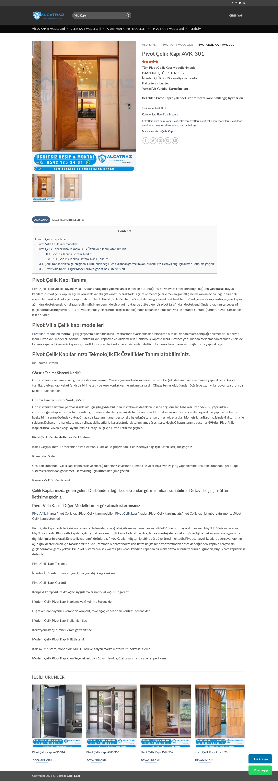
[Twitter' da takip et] (240, 3)
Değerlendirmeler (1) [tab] (68, 219)
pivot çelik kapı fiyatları (185, 121)
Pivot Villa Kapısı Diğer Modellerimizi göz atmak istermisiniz (82, 269)
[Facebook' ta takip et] (232, 3)
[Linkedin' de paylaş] (175, 140)
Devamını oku (42, 760)
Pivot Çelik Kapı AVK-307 (156, 752)
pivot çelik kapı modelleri (214, 121)
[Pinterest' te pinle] (167, 140)
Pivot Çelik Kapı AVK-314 (48, 752)
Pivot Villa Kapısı (44, 513)
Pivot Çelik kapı (126, 513)
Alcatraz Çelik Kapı (162, 131)
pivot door (236, 121)
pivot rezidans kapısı (166, 125)
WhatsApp (260, 770)
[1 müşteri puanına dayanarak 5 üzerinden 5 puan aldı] (194, 61)
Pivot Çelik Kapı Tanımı (51, 239)
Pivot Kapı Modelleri (168, 28)
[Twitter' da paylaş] (153, 140)
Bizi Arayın (260, 759)
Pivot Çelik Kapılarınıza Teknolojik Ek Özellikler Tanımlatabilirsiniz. (80, 249)
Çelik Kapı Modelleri (86, 28)
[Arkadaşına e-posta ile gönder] (160, 140)
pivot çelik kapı (162, 121)
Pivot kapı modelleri (46, 334)
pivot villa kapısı (188, 125)
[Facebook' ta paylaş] (145, 140)
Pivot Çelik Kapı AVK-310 (102, 752)
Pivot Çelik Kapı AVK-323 (211, 752)
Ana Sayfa (150, 44)
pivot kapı (147, 125)
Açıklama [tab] (41, 219)
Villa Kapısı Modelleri (48, 28)
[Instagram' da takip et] (236, 3)
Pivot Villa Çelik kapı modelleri (56, 244)
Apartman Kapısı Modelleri (127, 28)
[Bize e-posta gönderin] (244, 3)
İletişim (195, 28)
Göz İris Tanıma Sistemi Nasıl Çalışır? (78, 259)
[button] (236, 15)
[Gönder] (127, 15)
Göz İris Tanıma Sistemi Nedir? (68, 254)
